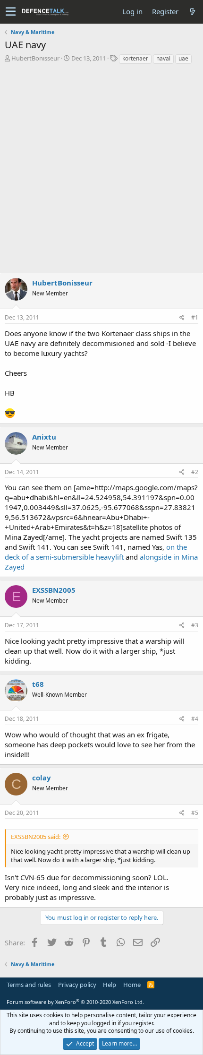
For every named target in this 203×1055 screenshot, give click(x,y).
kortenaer (135, 58)
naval (163, 58)
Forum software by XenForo (75, 1001)
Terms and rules (29, 984)
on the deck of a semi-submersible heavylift (96, 552)
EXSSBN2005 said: (35, 836)
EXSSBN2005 (54, 590)
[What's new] (192, 11)
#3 (194, 625)
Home (132, 984)
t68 (38, 684)
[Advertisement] (101, 171)
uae (183, 58)
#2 (194, 472)
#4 (194, 719)
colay (41, 777)
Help (109, 984)
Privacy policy (77, 984)
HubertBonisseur (35, 58)
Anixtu (44, 436)
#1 (194, 317)
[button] (10, 12)
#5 (194, 813)
